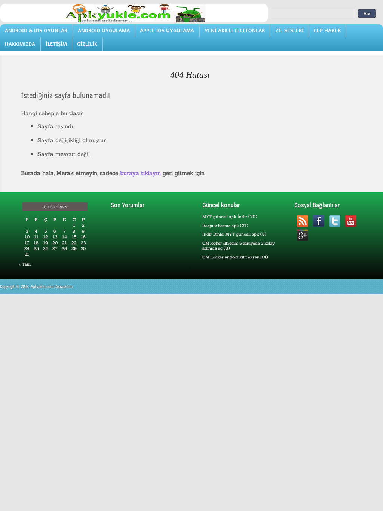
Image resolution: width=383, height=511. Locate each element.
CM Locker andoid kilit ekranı (231, 257)
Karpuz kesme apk (220, 225)
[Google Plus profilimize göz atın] (302, 235)
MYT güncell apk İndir (224, 216)
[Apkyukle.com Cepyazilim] (134, 21)
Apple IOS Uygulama (167, 30)
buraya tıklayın (140, 173)
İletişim (56, 44)
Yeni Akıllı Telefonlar (235, 30)
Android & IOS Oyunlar (36, 30)
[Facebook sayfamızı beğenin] (318, 221)
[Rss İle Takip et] (302, 221)
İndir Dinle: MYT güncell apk (230, 234)
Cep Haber (327, 30)
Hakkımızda (20, 44)
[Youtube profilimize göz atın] (351, 221)
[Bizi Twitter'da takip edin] (334, 221)
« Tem (25, 264)
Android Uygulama (104, 30)
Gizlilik (87, 44)
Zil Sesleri (289, 30)
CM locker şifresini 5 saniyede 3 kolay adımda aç (238, 246)
